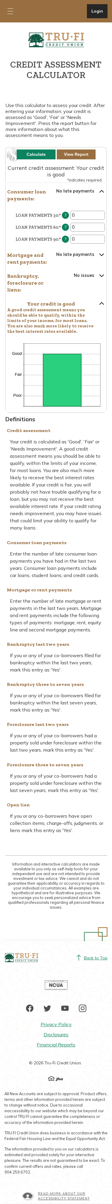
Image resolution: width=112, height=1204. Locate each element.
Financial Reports (56, 1045)
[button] (56, 195)
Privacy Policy (56, 1024)
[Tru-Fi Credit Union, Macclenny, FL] (56, 39)
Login (99, 11)
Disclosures (56, 1034)
